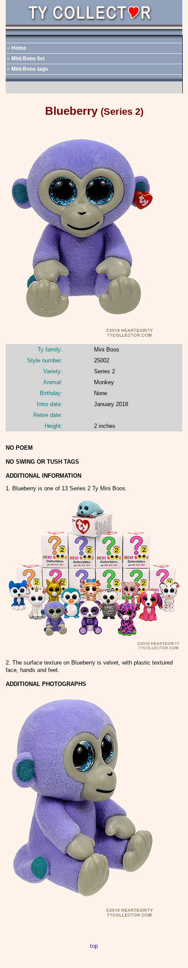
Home (18, 48)
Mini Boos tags (29, 69)
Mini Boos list (28, 58)
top (94, 946)
